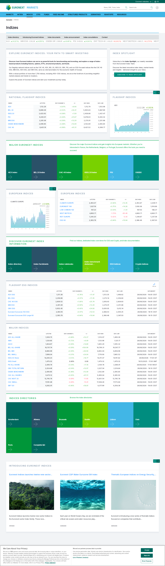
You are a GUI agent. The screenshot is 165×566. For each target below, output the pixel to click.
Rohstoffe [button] (108, 14)
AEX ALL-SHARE (14, 337)
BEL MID (11, 351)
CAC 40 (11, 127)
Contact (105, 37)
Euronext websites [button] (142, 1)
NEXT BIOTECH (66, 213)
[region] (82, 555)
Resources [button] (121, 14)
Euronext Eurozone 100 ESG (18, 312)
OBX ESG (11, 308)
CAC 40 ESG (13, 302)
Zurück (155, 92)
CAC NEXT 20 (13, 379)
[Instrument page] (134, 119)
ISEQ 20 (11, 113)
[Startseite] (22, 7)
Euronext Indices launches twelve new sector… (30, 474)
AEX (9, 107)
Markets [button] (9, 14)
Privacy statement (50, 563)
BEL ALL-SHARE (14, 347)
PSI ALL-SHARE (14, 365)
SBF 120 (11, 386)
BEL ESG (11, 298)
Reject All (147, 555)
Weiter (158, 92)
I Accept (146, 550)
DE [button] (157, 1)
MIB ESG (11, 120)
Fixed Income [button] (58, 14)
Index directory (13, 37)
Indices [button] (30, 14)
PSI (9, 117)
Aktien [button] (20, 14)
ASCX (10, 344)
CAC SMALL (12, 382)
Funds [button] (46, 14)
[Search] (126, 7)
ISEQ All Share (13, 358)
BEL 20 (10, 110)
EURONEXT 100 (66, 206)
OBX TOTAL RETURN (16, 368)
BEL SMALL (12, 354)
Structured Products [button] (77, 14)
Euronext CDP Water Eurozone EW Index (78, 474)
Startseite (9, 20)
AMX (10, 341)
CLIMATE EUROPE (67, 203)
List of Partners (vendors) (80, 557)
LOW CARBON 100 (67, 210)
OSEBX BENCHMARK (16, 124)
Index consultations (91, 37)
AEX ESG (11, 295)
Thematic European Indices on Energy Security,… (133, 474)
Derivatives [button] (96, 14)
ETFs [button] (38, 14)
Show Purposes (147, 561)
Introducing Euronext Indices (33, 37)
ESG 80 (63, 220)
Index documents (54, 37)
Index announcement (72, 37)
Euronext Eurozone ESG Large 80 (21, 315)
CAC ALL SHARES (15, 375)
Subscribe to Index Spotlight (129, 75)
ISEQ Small (12, 361)
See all (154, 286)
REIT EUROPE (65, 217)
